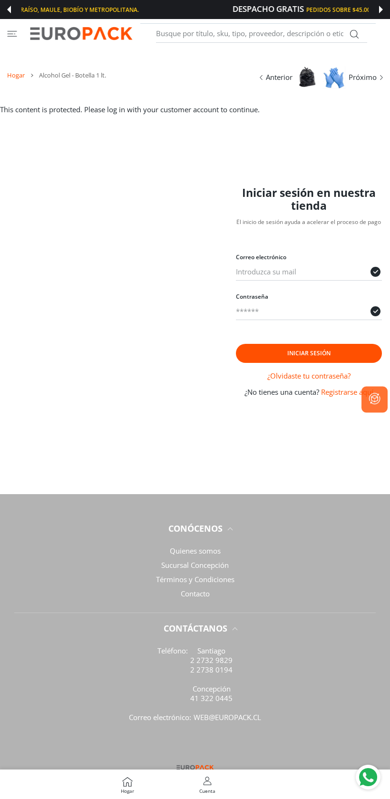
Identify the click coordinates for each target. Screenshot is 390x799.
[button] (9, 9)
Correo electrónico (261, 257)
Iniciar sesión (309, 353)
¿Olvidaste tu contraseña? (309, 375)
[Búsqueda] (354, 34)
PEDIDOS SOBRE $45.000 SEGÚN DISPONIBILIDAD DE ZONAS (233, 9)
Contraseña (252, 296)
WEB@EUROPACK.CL (227, 717)
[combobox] (261, 34)
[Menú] (12, 33)
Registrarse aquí (347, 392)
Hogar (16, 75)
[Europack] (81, 33)
